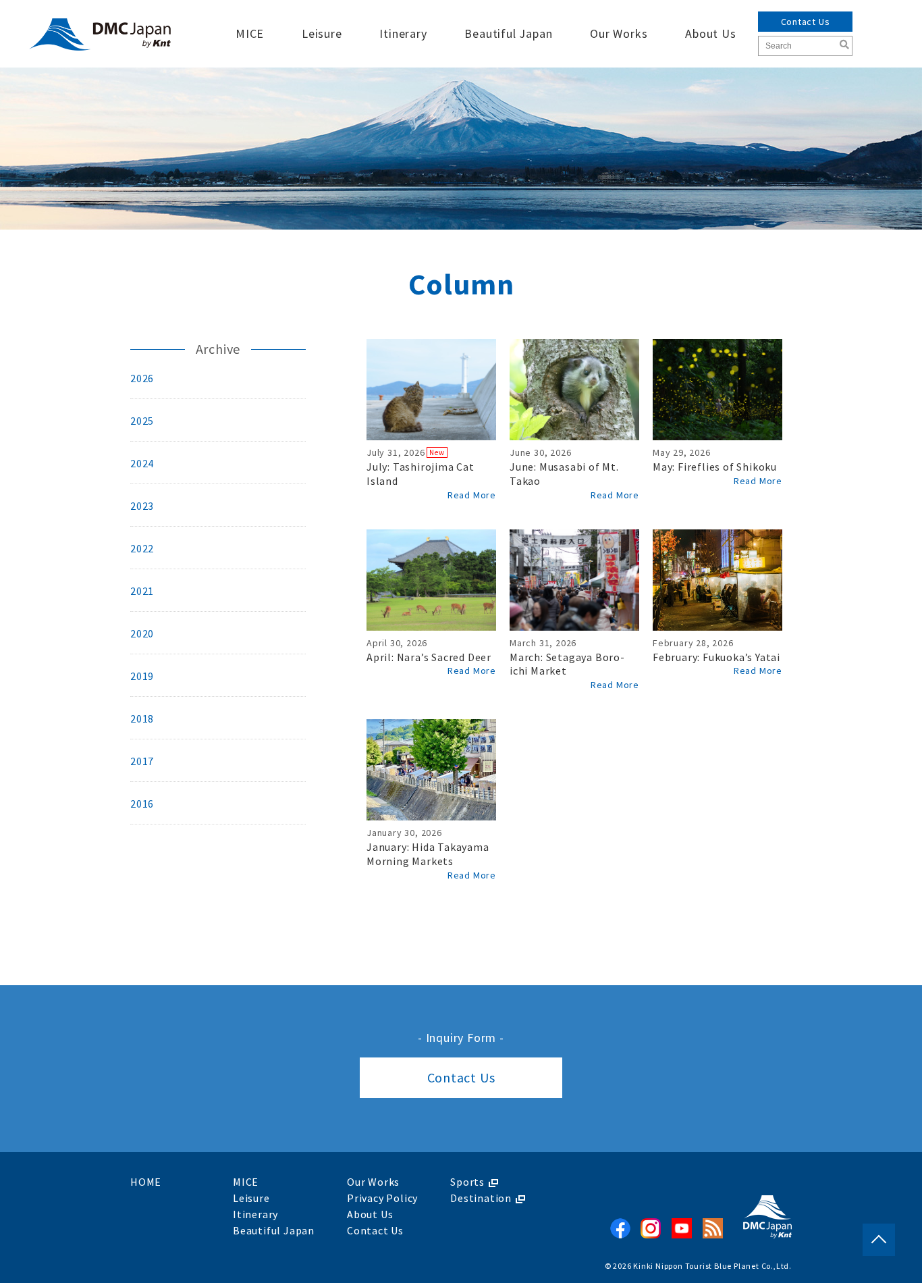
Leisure (322, 33)
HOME (145, 1181)
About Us (710, 33)
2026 (142, 378)
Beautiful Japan (508, 33)
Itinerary (403, 33)
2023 (142, 506)
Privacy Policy (382, 1198)
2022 (142, 548)
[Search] (844, 44)
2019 (142, 676)
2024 (142, 463)
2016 (142, 803)
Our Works (618, 33)
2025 (142, 420)
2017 (142, 761)
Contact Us (805, 22)
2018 (142, 718)
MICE (250, 33)
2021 (142, 591)
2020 (142, 633)
